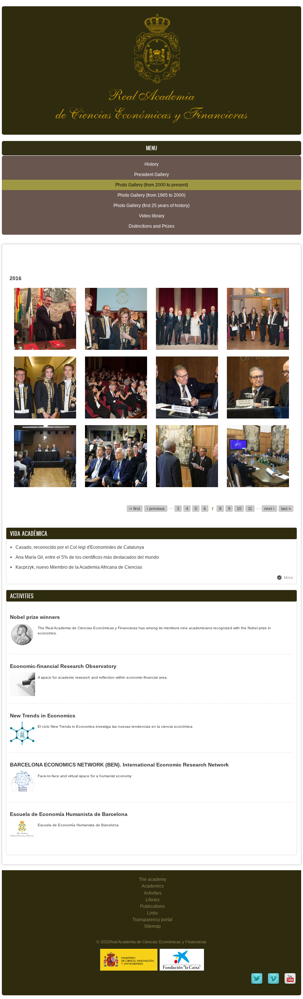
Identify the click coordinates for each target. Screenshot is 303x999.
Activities (152, 893)
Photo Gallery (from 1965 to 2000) (151, 195)
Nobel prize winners (35, 617)
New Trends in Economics (42, 716)
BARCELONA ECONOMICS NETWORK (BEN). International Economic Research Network (119, 765)
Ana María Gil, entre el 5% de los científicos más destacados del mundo (87, 557)
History (151, 164)
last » (286, 508)
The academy (152, 879)
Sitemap (152, 926)
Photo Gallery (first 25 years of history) (151, 205)
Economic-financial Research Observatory (63, 666)
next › (269, 508)
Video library (151, 215)
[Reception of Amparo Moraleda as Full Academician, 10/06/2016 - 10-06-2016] (45, 417)
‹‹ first (134, 508)
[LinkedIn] (257, 983)
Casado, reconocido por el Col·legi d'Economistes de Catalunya (80, 547)
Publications (152, 906)
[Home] (151, 44)
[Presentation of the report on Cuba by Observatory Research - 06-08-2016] (187, 417)
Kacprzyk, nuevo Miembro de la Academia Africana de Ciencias (79, 567)
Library (153, 899)
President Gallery (151, 174)
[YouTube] (290, 983)
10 (239, 508)
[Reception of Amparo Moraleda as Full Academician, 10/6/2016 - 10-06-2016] (116, 348)
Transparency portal (152, 919)
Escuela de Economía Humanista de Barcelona (68, 814)
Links (152, 913)
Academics (153, 886)
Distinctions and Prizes (151, 226)
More (288, 577)
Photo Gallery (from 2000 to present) (151, 184)
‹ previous (156, 508)
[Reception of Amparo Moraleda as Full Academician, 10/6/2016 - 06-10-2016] (116, 417)
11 (250, 508)
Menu (151, 148)
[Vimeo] (273, 983)
